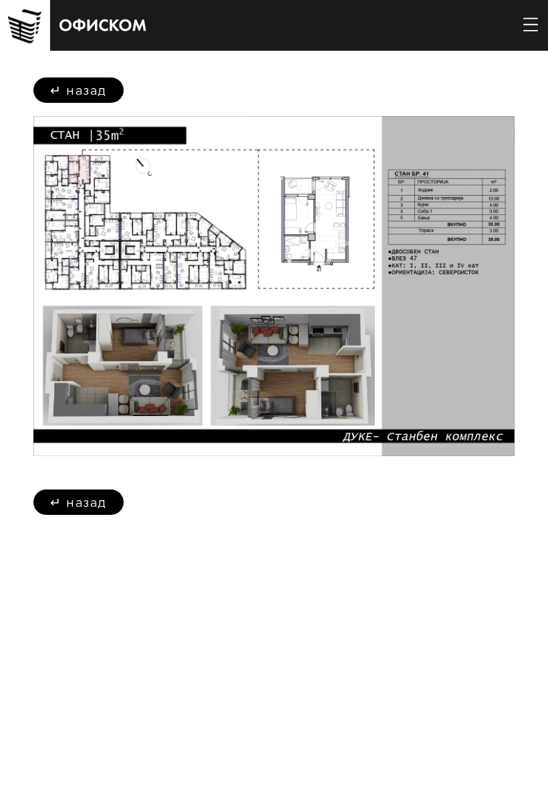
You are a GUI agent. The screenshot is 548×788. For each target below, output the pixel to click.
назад (78, 90)
